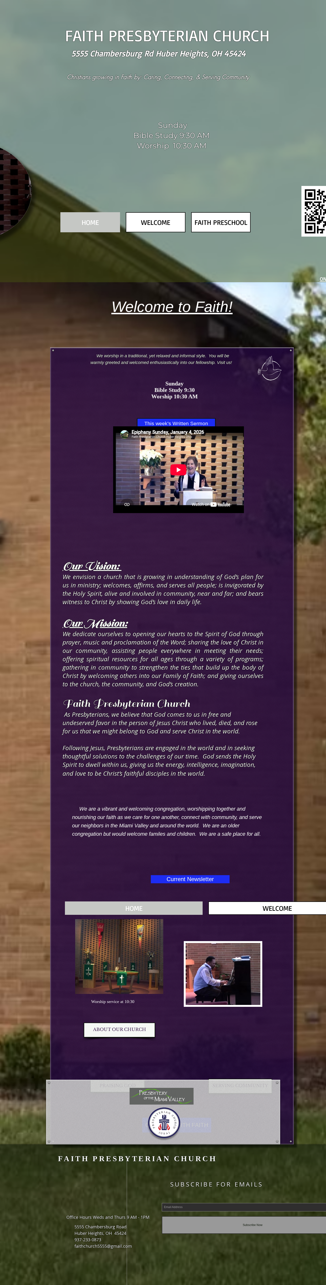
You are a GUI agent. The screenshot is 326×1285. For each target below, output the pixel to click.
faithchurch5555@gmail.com (103, 1246)
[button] (155, 222)
